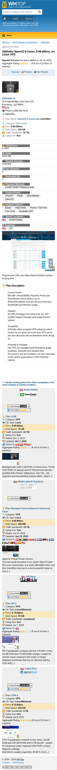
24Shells (45, 42)
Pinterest (19, 767)
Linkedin (24, 767)
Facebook (4, 767)
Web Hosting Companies (25, 42)
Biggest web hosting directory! (19, 7)
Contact (6, 762)
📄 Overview (14, 72)
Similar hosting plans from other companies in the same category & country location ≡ (28, 383)
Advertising (18, 762)
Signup (28, 18)
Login (15, 18)
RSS (29, 767)
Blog (14, 767)
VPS (17, 123)
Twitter (9, 767)
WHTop (5, 42)
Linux (24, 123)
